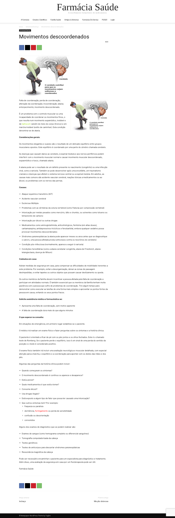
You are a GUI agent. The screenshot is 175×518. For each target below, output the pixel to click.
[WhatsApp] (39, 47)
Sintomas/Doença (32, 27)
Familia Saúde (56, 20)
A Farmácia (25, 20)
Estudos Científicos (40, 20)
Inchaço (22, 501)
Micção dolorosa (101, 501)
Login (113, 20)
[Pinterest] (33, 47)
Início (21, 27)
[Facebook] (21, 47)
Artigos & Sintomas (71, 20)
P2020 (104, 20)
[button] (153, 20)
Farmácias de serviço (90, 20)
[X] (27, 47)
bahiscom (26, 124)
